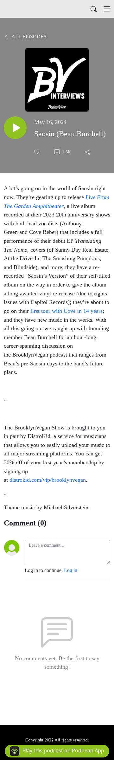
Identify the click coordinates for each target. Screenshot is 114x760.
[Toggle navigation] (106, 9)
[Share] (88, 151)
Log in (70, 570)
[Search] (93, 9)
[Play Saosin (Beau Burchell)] (15, 127)
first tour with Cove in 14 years (66, 311)
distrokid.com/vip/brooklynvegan (48, 480)
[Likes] (37, 152)
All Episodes (28, 36)
